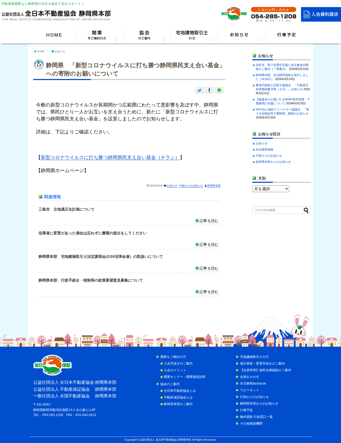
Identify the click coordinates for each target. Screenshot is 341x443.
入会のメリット (175, 370)
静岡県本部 (214, 185)
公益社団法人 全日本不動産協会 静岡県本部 (165, 439)
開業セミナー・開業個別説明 (184, 377)
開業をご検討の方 (173, 357)
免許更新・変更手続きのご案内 (262, 363)
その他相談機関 (251, 423)
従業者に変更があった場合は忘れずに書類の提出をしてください (93, 233)
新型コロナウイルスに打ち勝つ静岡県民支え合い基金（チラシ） (110, 157)
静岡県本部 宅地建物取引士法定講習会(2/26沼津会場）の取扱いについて (101, 256)
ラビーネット (249, 390)
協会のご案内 (170, 384)
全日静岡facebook (253, 383)
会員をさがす (249, 377)
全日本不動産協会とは (180, 391)
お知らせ (172, 185)
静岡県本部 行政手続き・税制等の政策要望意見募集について (91, 280)
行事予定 (246, 410)
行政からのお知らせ (191, 185)
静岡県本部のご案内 (178, 404)
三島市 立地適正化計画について (67, 209)
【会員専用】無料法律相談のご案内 (265, 370)
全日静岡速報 (264, 149)
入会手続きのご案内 (178, 363)
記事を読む (209, 221)
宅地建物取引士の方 (254, 357)
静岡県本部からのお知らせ (273, 161)
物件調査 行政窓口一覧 (256, 417)
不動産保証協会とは (178, 397)
